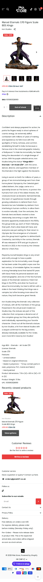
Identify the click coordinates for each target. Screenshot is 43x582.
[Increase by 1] (7, 105)
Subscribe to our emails (13, 496)
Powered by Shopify (29, 555)
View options (10, 433)
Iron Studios (7, 29)
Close (21, 507)
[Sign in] (35, 9)
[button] (36, 52)
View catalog (3, 9)
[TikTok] (3, 491)
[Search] (8, 9)
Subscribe (38, 501)
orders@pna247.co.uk (15, 479)
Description (8, 116)
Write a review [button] (21, 456)
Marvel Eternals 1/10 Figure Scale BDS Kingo (12, 422)
